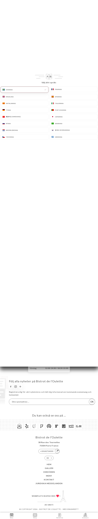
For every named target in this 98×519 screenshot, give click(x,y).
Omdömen (49, 472)
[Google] (20, 386)
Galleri (49, 468)
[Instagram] (15, 386)
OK (92, 401)
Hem (49, 464)
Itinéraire (85, 517)
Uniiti (50, 505)
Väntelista (59, 517)
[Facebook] (11, 386)
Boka (11, 517)
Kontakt (49, 479)
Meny (49, 476)
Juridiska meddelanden (49, 483)
